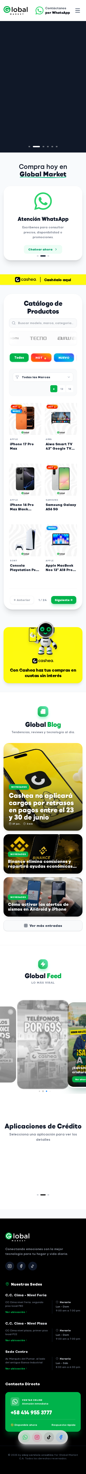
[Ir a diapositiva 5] (52, 146)
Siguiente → (64, 600)
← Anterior (22, 600)
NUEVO (63, 357)
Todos (19, 357)
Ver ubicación (15, 1312)
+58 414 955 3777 (31, 1412)
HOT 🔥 (41, 357)
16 (69, 388)
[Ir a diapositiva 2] (34, 146)
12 (61, 388)
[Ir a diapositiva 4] (45, 146)
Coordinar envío (39, 252)
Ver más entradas (46, 925)
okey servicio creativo (38, 1454)
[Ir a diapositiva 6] (57, 146)
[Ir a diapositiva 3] (38, 146)
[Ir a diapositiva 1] (29, 146)
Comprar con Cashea (40, 95)
